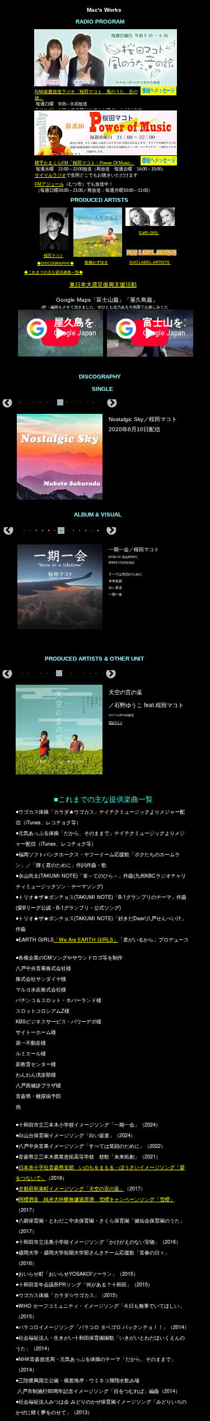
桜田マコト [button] (53, 255)
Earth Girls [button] (149, 232)
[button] (86, 939)
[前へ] (7, 402)
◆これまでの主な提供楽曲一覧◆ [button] (53, 272)
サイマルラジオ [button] (50, 175)
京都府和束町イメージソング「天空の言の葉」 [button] (71, 1189)
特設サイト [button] (116, 722)
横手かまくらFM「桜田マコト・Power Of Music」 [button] (85, 162)
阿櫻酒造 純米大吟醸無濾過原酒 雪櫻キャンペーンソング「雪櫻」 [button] (96, 1199)
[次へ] (112, 402)
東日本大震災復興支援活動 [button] (103, 285)
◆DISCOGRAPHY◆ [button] (55, 263)
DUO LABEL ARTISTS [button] (150, 262)
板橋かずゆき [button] (96, 262)
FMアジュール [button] (49, 184)
